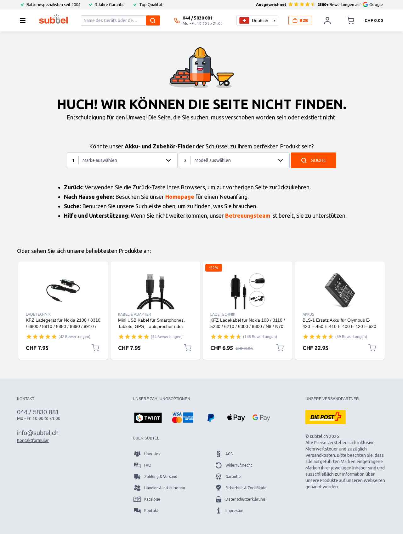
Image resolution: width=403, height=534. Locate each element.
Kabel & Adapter (134, 314)
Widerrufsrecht (238, 465)
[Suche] (153, 20)
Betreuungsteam (247, 215)
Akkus (308, 314)
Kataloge (152, 499)
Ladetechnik (38, 314)
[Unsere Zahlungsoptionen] (148, 418)
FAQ (147, 465)
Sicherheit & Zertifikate (246, 488)
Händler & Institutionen (164, 488)
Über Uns (152, 454)
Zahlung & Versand (160, 476)
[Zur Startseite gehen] (53, 19)
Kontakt (151, 510)
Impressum (235, 510)
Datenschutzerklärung (245, 499)
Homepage (179, 196)
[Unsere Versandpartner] (325, 417)
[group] (41, 336)
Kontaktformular (33, 440)
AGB (229, 454)
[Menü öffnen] (24, 20)
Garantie (233, 476)
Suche (318, 160)
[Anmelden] (327, 20)
